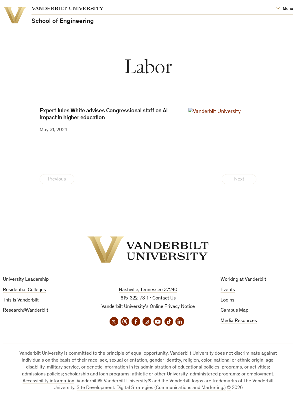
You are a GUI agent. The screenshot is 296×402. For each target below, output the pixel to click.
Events (228, 290)
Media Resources (239, 321)
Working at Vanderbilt (243, 279)
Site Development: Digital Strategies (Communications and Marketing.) (151, 388)
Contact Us (164, 298)
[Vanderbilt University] (148, 249)
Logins (227, 300)
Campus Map (234, 310)
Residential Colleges (24, 290)
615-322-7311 (134, 298)
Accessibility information (48, 381)
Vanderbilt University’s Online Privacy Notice (148, 306)
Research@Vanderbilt (25, 310)
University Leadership (26, 279)
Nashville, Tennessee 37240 (148, 290)
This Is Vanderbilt (21, 300)
